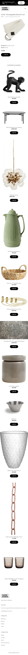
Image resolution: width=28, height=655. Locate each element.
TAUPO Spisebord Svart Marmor (14, 127)
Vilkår (2, 640)
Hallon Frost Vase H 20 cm (14, 470)
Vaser (2, 626)
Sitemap (3, 645)
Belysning (3, 618)
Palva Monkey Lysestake (14, 97)
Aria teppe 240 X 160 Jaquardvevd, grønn (14, 341)
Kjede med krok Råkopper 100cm (14, 537)
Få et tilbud (21, 3)
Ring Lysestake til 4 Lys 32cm (14, 309)
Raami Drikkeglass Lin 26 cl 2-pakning (14, 579)
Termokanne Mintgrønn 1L (14, 251)
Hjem (2, 16)
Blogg (2, 635)
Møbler (2, 623)
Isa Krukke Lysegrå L (14, 386)
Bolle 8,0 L (14, 419)
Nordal (12, 45)
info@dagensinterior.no (6, 611)
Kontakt (3, 637)
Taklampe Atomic (14, 195)
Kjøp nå (6, 54)
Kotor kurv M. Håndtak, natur (14, 283)
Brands (9, 45)
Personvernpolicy (5, 642)
